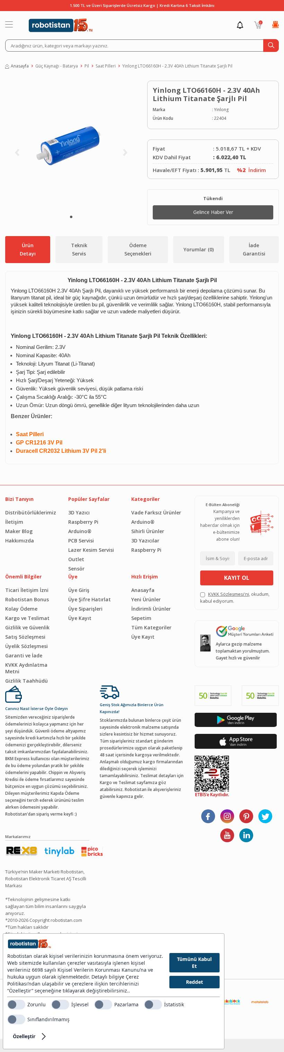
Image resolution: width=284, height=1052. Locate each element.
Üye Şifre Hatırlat (89, 599)
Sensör (76, 568)
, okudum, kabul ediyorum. (234, 597)
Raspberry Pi (83, 522)
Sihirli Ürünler (147, 531)
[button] (71, 217)
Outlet (76, 559)
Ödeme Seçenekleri (137, 249)
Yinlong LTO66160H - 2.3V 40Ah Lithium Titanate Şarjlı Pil (177, 66)
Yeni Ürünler (146, 599)
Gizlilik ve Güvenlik (27, 627)
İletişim (14, 522)
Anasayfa (20, 66)
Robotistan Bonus (27, 599)
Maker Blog (19, 531)
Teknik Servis (79, 249)
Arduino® (79, 531)
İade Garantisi (254, 249)
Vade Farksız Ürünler (156, 512)
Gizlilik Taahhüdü (26, 680)
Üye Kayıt (79, 618)
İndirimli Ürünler (151, 608)
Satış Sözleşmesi (25, 636)
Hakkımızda (19, 540)
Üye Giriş (78, 590)
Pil (87, 66)
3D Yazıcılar (145, 540)
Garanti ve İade (23, 655)
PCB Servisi (81, 540)
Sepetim (141, 618)
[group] (71, 144)
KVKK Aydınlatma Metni (26, 668)
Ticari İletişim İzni (26, 590)
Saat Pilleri (106, 66)
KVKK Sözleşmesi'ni (228, 594)
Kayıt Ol (236, 578)
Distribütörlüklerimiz (30, 512)
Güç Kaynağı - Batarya (56, 66)
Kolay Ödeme (21, 608)
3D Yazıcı (79, 512)
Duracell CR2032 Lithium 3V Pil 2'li (61, 451)
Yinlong (221, 110)
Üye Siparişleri (85, 608)
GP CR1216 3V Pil (39, 443)
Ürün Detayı (28, 249)
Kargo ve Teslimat (27, 618)
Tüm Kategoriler (151, 627)
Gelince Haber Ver (213, 212)
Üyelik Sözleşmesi (26, 646)
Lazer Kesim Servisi (91, 550)
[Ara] (271, 45)
